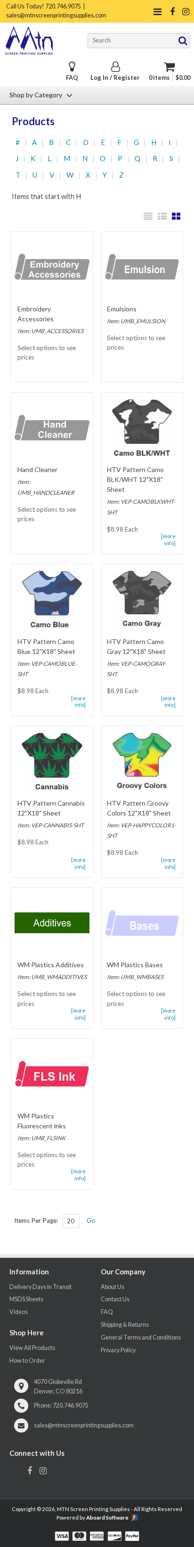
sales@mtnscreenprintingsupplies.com (84, 1425)
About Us (112, 1286)
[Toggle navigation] (157, 11)
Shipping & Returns (125, 1324)
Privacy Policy (118, 1350)
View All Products (32, 1347)
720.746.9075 (71, 1405)
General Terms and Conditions (141, 1337)
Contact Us (115, 1299)
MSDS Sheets (26, 1299)
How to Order (27, 1360)
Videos (18, 1311)
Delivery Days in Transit (40, 1286)
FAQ (72, 77)
